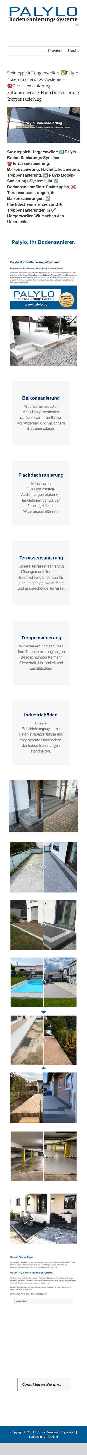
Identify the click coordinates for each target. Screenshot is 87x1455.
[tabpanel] (43, 785)
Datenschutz (37, 1436)
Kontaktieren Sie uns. (41, 1384)
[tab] (43, 242)
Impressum (68, 1432)
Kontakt (53, 1436)
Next (72, 51)
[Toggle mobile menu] (77, 25)
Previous (55, 51)
